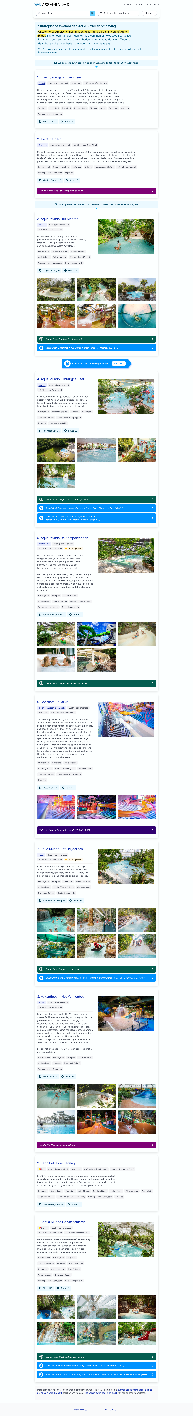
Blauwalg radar (143, 4)
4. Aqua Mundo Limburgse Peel (60, 379)
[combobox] (63, 13)
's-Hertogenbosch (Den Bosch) (52, 708)
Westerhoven (44, 544)
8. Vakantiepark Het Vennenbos (60, 997)
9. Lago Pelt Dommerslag (56, 1163)
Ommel (42, 83)
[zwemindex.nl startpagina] (51, 4)
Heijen (41, 855)
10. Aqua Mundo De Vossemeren (61, 1222)
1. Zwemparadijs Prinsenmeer (59, 77)
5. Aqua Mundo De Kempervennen (62, 538)
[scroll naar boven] (188, 1408)
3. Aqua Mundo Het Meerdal (58, 219)
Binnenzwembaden (47, 52)
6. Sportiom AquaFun (53, 702)
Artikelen (128, 4)
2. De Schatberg (49, 139)
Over (156, 4)
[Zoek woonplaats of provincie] (92, 13)
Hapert (42, 1002)
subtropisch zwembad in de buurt (100, 1393)
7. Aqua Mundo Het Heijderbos (60, 849)
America (42, 225)
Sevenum (43, 145)
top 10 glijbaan (75, 548)
